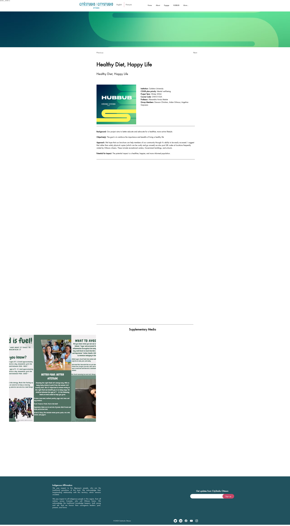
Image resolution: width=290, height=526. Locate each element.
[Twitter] (175, 520)
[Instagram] (196, 520)
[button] (158, 4)
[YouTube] (191, 520)
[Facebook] (186, 520)
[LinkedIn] (180, 520)
